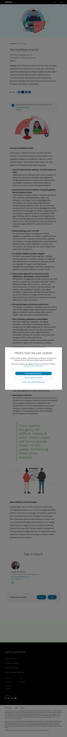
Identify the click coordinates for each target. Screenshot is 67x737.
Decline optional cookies (33, 378)
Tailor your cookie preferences (33, 382)
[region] (33, 368)
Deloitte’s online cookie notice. (33, 366)
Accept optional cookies (33, 373)
